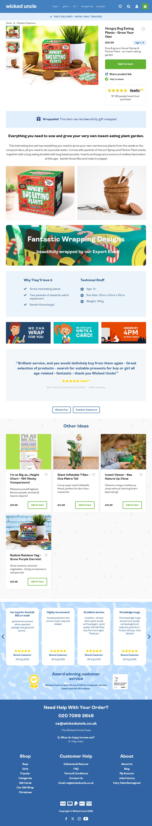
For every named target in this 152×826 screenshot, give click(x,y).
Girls (66, 6)
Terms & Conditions (76, 773)
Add (37, 505)
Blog (126, 768)
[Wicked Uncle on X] (73, 818)
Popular (100, 6)
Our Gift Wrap (25, 787)
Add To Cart (125, 64)
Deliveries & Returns (76, 764)
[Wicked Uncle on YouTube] (86, 818)
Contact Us (76, 778)
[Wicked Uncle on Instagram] (79, 818)
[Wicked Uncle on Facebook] (66, 818)
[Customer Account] (137, 6)
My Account (127, 773)
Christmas (25, 792)
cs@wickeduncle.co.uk (76, 723)
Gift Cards (25, 783)
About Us (126, 764)
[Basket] (145, 6)
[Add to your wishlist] (143, 29)
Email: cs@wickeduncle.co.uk (76, 783)
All (74, 6)
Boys (55, 6)
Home (9, 23)
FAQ (75, 768)
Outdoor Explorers (26, 23)
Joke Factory (127, 778)
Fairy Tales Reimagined (126, 783)
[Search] (129, 6)
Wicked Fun (61, 410)
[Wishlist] (120, 6)
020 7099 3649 (76, 715)
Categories (87, 6)
